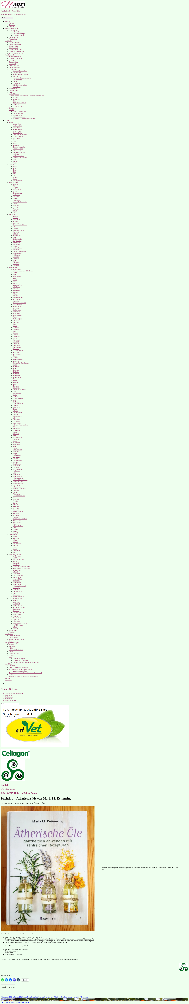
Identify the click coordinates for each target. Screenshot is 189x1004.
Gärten (23, 675)
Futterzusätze (13, 39)
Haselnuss (16, 370)
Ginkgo (15, 143)
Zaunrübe (16, 264)
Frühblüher (16, 565)
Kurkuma (16, 198)
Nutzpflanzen (13, 535)
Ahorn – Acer (17, 124)
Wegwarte (16, 508)
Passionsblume (17, 450)
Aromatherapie (48, 997)
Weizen (15, 179)
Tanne (14, 159)
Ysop (14, 524)
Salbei (14, 473)
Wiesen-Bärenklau (18, 597)
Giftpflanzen (12, 214)
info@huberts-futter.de (8, 789)
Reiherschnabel (17, 460)
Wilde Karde (16, 520)
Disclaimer (12, 25)
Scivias (11, 648)
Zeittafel (11, 110)
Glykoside (16, 620)
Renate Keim (26, 997)
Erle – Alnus (16, 138)
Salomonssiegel (17, 253)
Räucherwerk (13, 88)
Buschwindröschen (19, 559)
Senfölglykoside (18, 625)
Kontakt (7, 678)
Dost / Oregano (17, 319)
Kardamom (16, 195)
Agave (15, 558)
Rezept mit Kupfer (18, 35)
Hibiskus (15, 381)
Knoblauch (16, 402)
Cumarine (16, 611)
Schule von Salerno (19, 117)
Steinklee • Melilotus (19, 489)
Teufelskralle (17, 499)
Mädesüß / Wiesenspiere (20, 425)
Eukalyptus (16, 336)
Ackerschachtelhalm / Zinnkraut (22, 271)
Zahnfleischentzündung (20, 85)
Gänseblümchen (18, 350)
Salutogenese (84, 997)
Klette (14, 400)
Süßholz (15, 492)
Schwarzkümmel (18, 483)
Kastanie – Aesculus (19, 147)
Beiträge (11, 644)
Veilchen (15, 504)
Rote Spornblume (18, 469)
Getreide (11, 165)
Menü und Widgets (7, 18)
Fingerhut (16, 232)
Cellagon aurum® (14, 42)
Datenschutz (4, 1002)
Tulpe (14, 593)
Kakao (15, 191)
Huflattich (16, 386)
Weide (15, 163)
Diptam (15, 317)
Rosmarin (16, 467)
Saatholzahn (16, 471)
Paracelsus (16, 104)
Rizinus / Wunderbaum (20, 251)
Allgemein (12, 666)
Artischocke (16, 287)
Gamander (16, 349)
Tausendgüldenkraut (19, 496)
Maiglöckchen (17, 241)
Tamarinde (16, 209)
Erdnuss (15, 542)
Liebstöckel (16, 419)
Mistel (14, 435)
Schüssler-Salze (13, 90)
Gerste (15, 168)
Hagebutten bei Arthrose (20, 74)
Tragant (15, 503)
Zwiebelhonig (17, 87)
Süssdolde (16, 490)
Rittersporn (16, 250)
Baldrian (15, 288)
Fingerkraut (16, 340)
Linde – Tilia (17, 150)
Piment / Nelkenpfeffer (20, 202)
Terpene (15, 628)
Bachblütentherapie (15, 57)
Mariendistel (16, 428)
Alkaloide (16, 600)
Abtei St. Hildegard (19, 658)
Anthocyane (16, 602)
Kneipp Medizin (14, 65)
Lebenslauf (12, 646)
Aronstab (15, 218)
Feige (14, 142)
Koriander (16, 196)
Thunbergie (16, 588)
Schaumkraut (17, 582)
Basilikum (16, 184)
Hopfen (15, 384)
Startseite (7, 21)
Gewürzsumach (17, 354)
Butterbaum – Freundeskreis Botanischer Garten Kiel (25, 673)
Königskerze (16, 407)
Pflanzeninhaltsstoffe (15, 598)
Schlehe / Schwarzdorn (20, 157)
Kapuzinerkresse (18, 398)
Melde (15, 547)
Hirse (14, 172)
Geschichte (12, 108)
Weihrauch (16, 510)
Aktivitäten (8, 664)
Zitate (10, 641)
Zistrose (15, 529)
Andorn (15, 280)
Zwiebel (15, 533)
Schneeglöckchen (18, 481)
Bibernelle (16, 301)
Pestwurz (15, 453)
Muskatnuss (16, 200)
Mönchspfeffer (17, 437)
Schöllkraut (16, 255)
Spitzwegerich (17, 487)
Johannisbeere (17, 543)
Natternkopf (16, 581)
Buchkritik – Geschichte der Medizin (24, 119)
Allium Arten (17, 276)
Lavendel (15, 414)
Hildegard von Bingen (12, 643)
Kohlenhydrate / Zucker (20, 623)
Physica (11, 655)
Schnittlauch (16, 205)
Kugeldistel (16, 573)
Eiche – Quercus (18, 136)
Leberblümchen (17, 416)
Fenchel (15, 338)
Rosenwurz (16, 465)
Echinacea (16, 320)
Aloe (14, 278)
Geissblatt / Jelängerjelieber (21, 566)
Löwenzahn (16, 421)
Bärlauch (15, 292)
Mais (14, 173)
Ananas (15, 536)
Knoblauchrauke (18, 404)
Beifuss (15, 294)
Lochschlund (17, 577)
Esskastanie (16, 140)
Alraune (15, 216)
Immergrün (16, 388)
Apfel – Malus (17, 126)
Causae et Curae (14, 653)
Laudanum (16, 76)
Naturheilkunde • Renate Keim (10, 11)
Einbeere (15, 228)
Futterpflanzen (13, 37)
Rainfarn (15, 458)
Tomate (15, 552)
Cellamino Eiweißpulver (16, 51)
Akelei (15, 273)
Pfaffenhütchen (17, 248)
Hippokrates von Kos (19, 103)
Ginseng (15, 356)
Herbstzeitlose (17, 235)
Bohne (15, 540)
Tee (14, 497)
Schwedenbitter (17, 80)
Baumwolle (16, 538)
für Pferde (12, 60)
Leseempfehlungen (14, 636)
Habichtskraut (17, 570)
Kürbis (15, 409)
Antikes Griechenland (19, 111)
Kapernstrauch (17, 193)
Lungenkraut (17, 423)
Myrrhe (15, 441)
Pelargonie (16, 451)
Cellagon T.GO (13, 48)
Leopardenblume (18, 575)
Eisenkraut (16, 327)
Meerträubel (16, 242)
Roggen (15, 177)
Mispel (15, 549)
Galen (14, 101)
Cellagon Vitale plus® (15, 49)
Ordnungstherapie (14, 67)
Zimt (14, 212)
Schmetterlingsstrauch (19, 586)
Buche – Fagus (17, 133)
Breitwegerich (17, 310)
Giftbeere (15, 234)
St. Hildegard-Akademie (20, 660)
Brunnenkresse (17, 315)
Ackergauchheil (17, 269)
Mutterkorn (16, 244)
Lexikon (7, 120)
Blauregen (16, 223)
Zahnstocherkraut (18, 526)
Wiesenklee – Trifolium (20, 519)
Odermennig (16, 444)
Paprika (15, 448)
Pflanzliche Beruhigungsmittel (22, 78)
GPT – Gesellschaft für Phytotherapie (20, 669)
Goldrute (15, 358)
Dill (14, 186)
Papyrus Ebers (17, 115)
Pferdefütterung (13, 30)
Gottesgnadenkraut (18, 359)
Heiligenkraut (17, 377)
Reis (14, 175)
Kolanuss (15, 405)
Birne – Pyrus (17, 131)
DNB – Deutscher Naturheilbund (19, 667)
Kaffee (15, 395)
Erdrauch (15, 334)
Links (10, 657)
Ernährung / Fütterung (15, 58)
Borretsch (16, 308)
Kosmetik (76, 997)
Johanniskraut (17, 393)
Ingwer (15, 391)
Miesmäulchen (17, 579)
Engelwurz (16, 329)
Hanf (14, 368)
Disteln (15, 561)
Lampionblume (17, 412)
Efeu (14, 324)
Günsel (15, 365)
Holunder (16, 382)
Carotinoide (16, 609)
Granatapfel (16, 361)
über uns (11, 23)
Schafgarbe (16, 474)
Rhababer (16, 462)
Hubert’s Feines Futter (12, 28)
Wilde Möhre (17, 522)
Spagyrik (11, 92)
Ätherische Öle (17, 605)
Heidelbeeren (17, 375)
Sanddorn (16, 154)
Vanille (15, 211)
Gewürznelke (17, 189)
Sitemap (11, 26)
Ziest (14, 527)
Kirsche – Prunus (18, 149)
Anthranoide (16, 604)
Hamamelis (16, 366)
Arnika (15, 283)
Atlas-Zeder (16, 127)
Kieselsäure (16, 621)
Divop (11, 651)
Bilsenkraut (16, 219)
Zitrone (15, 531)
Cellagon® (8, 41)
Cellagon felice (13, 46)
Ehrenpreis (16, 563)
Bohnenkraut (17, 306)
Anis (14, 281)
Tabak (14, 260)
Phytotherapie (13, 69)
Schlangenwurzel (18, 478)
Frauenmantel (17, 345)
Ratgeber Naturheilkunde (16, 639)
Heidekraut (16, 373)
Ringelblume (17, 464)
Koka (14, 237)
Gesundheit (12, 64)
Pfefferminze (17, 455)
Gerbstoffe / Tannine (19, 618)
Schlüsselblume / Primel (20, 480)
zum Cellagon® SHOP (16, 53)
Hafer (14, 170)
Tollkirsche (16, 262)
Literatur (41, 997)
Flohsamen (16, 343)
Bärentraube (16, 290)
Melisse (15, 432)
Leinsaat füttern (17, 32)
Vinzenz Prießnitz (18, 106)
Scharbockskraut (18, 476)
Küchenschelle (17, 239)
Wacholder (16, 506)
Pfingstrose (16, 457)
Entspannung (68, 997)
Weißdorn (16, 515)
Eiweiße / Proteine (18, 612)
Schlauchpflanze (18, 584)
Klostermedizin (13, 62)
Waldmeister (16, 595)
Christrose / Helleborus (20, 225)
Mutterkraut (16, 439)
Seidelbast (16, 257)
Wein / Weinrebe (18, 512)
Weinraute (16, 513)
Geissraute (16, 352)
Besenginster (17, 299)
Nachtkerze (16, 442)
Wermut (15, 517)
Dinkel (15, 166)
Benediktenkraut (18, 297)
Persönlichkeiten (26, 94)
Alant (14, 274)
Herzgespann (17, 379)
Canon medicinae (18, 113)
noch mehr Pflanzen (15, 554)
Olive (14, 446)
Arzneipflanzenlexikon (20, 671)
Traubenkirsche (17, 591)
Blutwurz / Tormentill (19, 303)
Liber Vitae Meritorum (16, 650)
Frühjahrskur (17, 72)
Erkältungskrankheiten (20, 71)
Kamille (15, 396)
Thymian (15, 501)
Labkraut (15, 411)
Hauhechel (16, 372)
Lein (14, 418)
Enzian (15, 331)
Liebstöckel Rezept (19, 34)
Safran (15, 203)
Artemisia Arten (17, 285)
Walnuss (15, 161)
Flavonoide (16, 616)
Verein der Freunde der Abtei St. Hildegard (26, 662)
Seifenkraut (16, 485)
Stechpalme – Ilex (18, 156)
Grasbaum (16, 145)
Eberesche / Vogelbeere (20, 134)
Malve (15, 427)
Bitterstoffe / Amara (19, 607)
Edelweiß (16, 322)
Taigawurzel (16, 494)
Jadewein (15, 572)
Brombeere (16, 313)
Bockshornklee (17, 304)
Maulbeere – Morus (19, 152)
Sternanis (15, 207)
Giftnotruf (16, 265)
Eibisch (15, 326)
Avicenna (16, 97)
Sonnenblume (17, 550)
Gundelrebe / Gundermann (21, 363)
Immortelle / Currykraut (20, 389)
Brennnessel (16, 311)
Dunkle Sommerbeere (15, 44)
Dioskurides (16, 99)
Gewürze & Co (13, 182)
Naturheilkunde (9, 55)
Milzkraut (16, 434)
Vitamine (11, 632)
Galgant (15, 188)
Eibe (14, 226)
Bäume (11, 122)
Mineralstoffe (13, 630)
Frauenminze (17, 347)
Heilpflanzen (13, 267)
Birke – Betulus (17, 129)
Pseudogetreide (17, 180)
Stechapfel (16, 258)
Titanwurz (16, 589)
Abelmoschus (17, 556)
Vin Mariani (16, 83)
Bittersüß (15, 221)
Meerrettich (16, 430)
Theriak (15, 81)
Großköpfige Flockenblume (21, 568)
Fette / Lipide (17, 614)
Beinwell (15, 296)
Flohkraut (16, 342)
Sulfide (15, 627)
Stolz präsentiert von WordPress (19, 1002)
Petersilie (15, 246)
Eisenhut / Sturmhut (19, 230)
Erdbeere (15, 333)
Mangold (15, 545)
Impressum (8, 680)
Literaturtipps (9, 634)
